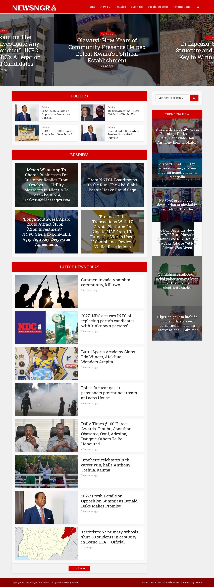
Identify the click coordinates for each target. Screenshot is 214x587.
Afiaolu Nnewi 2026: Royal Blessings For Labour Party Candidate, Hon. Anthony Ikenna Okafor (177, 135)
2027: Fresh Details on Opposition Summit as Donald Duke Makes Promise (109, 501)
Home (91, 6)
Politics (120, 6)
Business (137, 6)
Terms (199, 582)
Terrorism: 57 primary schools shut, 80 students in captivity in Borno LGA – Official (109, 537)
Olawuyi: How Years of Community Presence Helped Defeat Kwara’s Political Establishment (107, 50)
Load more (79, 568)
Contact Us (155, 582)
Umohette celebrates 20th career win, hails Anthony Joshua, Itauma (106, 465)
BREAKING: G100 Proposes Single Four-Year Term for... (59, 132)
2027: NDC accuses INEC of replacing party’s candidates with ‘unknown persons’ (107, 320)
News (104, 6)
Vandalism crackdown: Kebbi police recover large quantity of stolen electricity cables (177, 281)
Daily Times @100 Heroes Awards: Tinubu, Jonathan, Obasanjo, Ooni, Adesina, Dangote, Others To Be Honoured (106, 434)
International (182, 6)
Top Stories (107, 33)
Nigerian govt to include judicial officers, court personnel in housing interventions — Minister (177, 323)
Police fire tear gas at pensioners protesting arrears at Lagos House (109, 392)
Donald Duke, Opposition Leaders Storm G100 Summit (123, 134)
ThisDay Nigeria (71, 582)
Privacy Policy (187, 582)
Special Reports (158, 6)
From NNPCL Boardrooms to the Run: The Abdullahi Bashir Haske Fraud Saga (112, 184)
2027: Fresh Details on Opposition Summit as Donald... (56, 114)
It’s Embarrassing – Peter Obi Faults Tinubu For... (123, 112)
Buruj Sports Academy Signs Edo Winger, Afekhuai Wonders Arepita (108, 356)
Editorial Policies (171, 582)
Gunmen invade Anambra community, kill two (105, 282)
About (145, 582)
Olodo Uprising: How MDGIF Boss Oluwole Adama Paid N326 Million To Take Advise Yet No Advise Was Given (177, 239)
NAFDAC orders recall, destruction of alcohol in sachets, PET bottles (177, 204)
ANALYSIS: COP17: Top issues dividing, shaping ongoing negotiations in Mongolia (177, 170)
